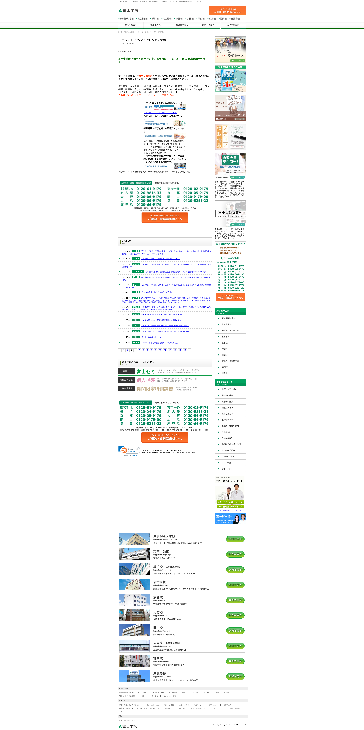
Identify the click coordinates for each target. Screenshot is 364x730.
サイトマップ (218, 708)
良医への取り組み (152, 705)
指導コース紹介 (124, 708)
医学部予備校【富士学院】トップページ (133, 692)
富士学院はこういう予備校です (130, 705)
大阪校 (216, 692)
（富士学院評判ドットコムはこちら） (231, 510)
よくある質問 (180, 708)
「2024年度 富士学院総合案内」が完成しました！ (160, 292)
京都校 (206, 692)
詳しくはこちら (165, 372)
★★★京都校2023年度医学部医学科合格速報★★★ (161, 320)
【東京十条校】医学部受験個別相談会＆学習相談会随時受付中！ (166, 331)
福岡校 (144, 696)
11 (165, 350)
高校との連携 (169, 705)
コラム (121, 711)
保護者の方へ (228, 705)
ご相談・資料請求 (234, 708)
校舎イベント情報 (170, 696)
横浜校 (184, 692)
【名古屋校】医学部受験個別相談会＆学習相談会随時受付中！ (165, 326)
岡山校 (226, 692)
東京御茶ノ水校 (158, 692)
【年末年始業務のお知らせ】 (152, 337)
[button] (129, 451)
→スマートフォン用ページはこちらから (160, 113)
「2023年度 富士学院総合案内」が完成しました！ (160, 343)
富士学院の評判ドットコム (128, 720)
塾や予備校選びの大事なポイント (147, 708)
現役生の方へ (198, 705)
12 (170, 350)
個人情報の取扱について (199, 708)
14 (180, 350)
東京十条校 (173, 692)
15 (185, 350)
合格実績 (167, 708)
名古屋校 (195, 692)
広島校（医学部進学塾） (127, 696)
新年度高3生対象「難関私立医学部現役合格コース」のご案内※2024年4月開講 (176, 272)
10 (160, 350)
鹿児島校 (155, 696)
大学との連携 (184, 705)
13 (175, 350)
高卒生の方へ (213, 705)
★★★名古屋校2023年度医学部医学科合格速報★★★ (162, 314)
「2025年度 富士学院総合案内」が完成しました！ (160, 259)
